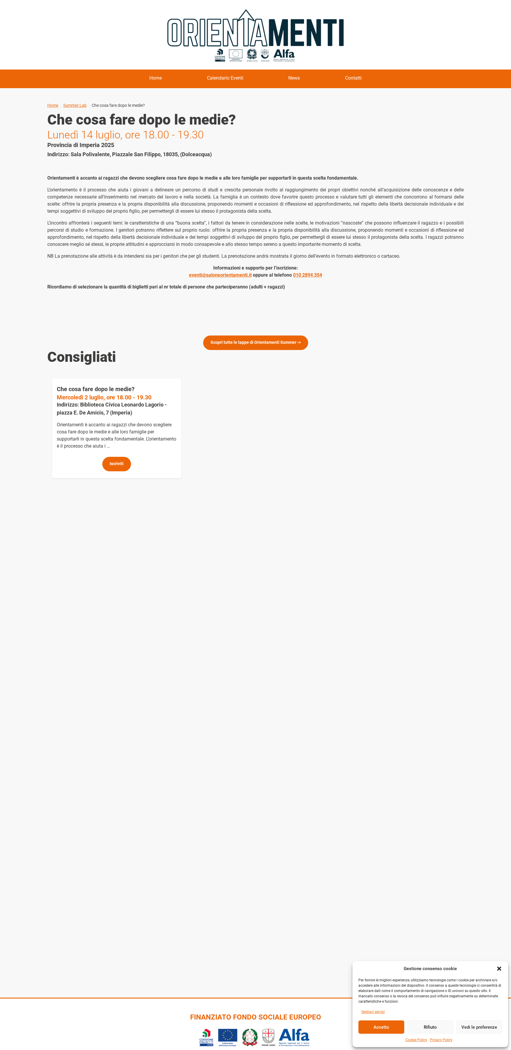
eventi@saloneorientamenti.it (220, 275)
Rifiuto (430, 1027)
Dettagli (116, 428)
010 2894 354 (307, 275)
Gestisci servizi (373, 1012)
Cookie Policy (416, 1040)
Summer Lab (75, 105)
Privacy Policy (441, 1040)
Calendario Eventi (225, 78)
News (294, 78)
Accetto (381, 1027)
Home (155, 78)
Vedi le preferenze (479, 1027)
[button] (499, 969)
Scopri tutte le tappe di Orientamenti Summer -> (256, 342)
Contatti (353, 78)
